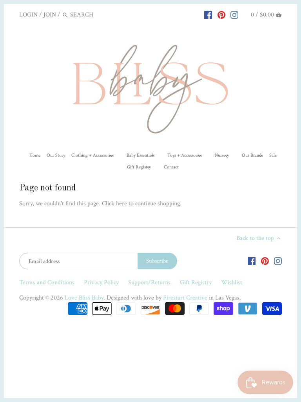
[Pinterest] (221, 14)
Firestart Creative (185, 298)
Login (28, 15)
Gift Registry (196, 282)
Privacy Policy (101, 282)
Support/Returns (149, 282)
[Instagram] (234, 14)
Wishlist (231, 282)
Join (50, 15)
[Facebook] (208, 14)
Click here (114, 203)
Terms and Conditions (46, 282)
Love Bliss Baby (84, 298)
